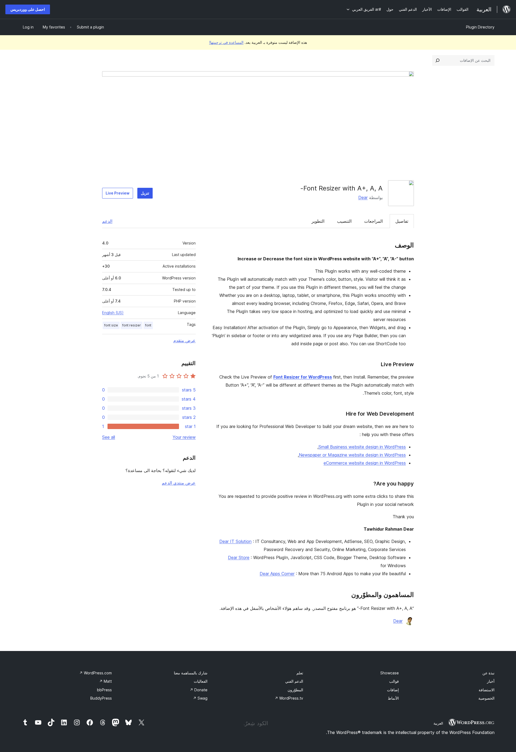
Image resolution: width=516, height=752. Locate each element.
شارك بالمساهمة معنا (190, 673)
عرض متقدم (184, 340)
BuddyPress (101, 698)
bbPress (104, 690)
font (148, 325)
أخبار (490, 681)
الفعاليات (200, 681)
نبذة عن (488, 673)
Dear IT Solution (235, 541)
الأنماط (393, 698)
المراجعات (373, 221)
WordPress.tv (289, 698)
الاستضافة (486, 690)
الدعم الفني (294, 681)
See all (108, 437)
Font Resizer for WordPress (302, 377)
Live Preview (118, 193)
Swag (200, 698)
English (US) (113, 312)
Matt (105, 681)
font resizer (131, 325)
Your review (184, 437)
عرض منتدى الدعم (179, 482)
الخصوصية (486, 698)
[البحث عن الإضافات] (437, 60)
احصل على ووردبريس (27, 9)
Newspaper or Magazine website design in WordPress (352, 455)
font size (111, 325)
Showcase (389, 673)
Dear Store (238, 557)
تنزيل (145, 193)
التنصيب (344, 221)
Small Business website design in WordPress (362, 446)
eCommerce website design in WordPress (365, 463)
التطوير (317, 221)
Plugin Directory (480, 27)
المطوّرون (295, 690)
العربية (438, 723)
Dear (363, 197)
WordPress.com (95, 673)
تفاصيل (401, 221)
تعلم (299, 673)
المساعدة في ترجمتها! (226, 42)
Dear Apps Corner (277, 573)
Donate (198, 690)
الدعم (107, 221)
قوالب (394, 681)
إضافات (393, 690)
